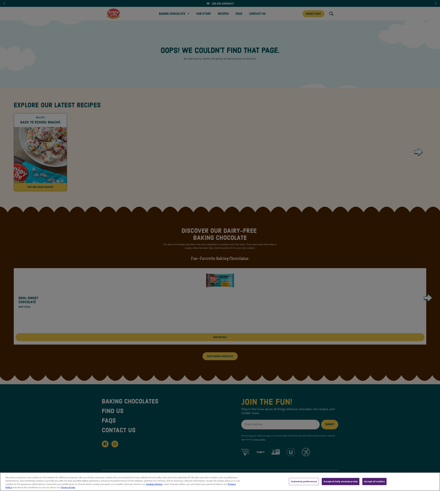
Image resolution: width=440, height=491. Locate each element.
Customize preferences (304, 481)
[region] (220, 481)
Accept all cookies (374, 481)
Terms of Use (68, 487)
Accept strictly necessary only (341, 481)
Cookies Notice (154, 484)
